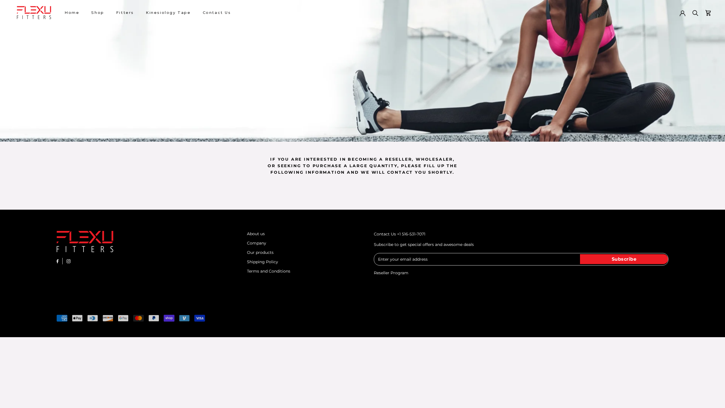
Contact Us (217, 12)
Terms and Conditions (268, 271)
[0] (708, 12)
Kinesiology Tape (168, 12)
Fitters (125, 12)
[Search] (695, 13)
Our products (260, 252)
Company (256, 243)
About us (256, 233)
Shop (97, 12)
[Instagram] (69, 261)
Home (72, 12)
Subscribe (624, 259)
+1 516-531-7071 (411, 234)
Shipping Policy (262, 261)
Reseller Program (391, 272)
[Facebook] (57, 261)
